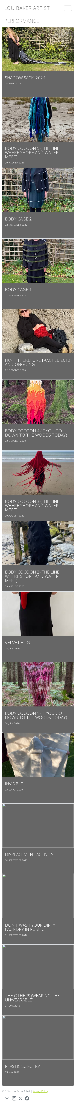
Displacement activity (29, 854)
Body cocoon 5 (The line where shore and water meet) (32, 152)
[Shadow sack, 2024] (38, 48)
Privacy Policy (40, 1091)
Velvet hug (17, 642)
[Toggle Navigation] (68, 8)
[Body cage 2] (38, 190)
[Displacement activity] (38, 825)
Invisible (14, 784)
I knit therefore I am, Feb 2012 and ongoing (37, 362)
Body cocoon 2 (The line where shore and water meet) (32, 576)
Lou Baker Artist (27, 8)
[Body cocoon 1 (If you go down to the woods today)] (38, 684)
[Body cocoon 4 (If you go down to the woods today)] (38, 402)
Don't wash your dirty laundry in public (30, 927)
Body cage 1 (18, 289)
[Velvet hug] (38, 613)
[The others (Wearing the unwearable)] (38, 966)
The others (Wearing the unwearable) (32, 998)
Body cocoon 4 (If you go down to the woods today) (36, 433)
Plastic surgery (22, 1066)
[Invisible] (38, 755)
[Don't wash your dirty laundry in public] (38, 896)
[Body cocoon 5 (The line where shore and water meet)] (38, 119)
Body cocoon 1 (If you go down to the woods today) (36, 715)
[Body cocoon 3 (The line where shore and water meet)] (38, 472)
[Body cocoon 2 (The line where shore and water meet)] (38, 543)
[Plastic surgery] (38, 1037)
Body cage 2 (18, 219)
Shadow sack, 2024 (25, 77)
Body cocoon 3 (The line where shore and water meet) (32, 505)
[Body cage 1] (38, 260)
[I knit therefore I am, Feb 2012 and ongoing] (38, 331)
